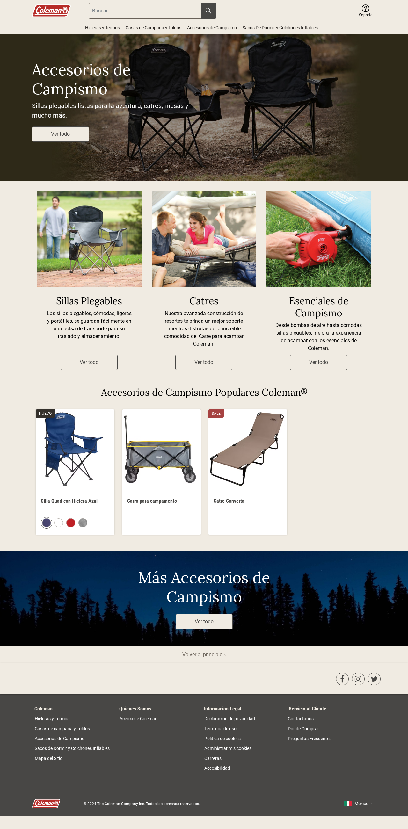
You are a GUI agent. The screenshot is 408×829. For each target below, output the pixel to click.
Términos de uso (220, 728)
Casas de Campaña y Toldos (153, 27)
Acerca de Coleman (138, 718)
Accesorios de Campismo (212, 27)
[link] (342, 679)
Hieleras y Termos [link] (52, 718)
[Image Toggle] (108, 488)
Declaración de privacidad (229, 718)
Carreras (213, 758)
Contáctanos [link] (301, 718)
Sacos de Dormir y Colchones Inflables (72, 748)
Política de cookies (222, 738)
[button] (365, 10)
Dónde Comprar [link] (303, 728)
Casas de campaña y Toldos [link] (62, 728)
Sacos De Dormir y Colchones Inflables (280, 27)
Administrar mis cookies (227, 748)
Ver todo (60, 134)
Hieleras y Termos (102, 27)
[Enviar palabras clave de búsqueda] (208, 11)
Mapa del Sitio (48, 758)
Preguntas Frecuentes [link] (310, 738)
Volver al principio (203, 655)
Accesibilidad (217, 768)
